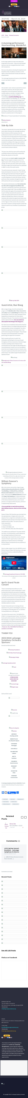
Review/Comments (14, 35)
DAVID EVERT (14, 681)
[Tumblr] (8, 808)
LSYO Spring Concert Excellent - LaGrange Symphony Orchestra (11, 850)
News (6, 35)
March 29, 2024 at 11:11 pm (10, 853)
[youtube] (8, 986)
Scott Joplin (5, 801)
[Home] (4, 1016)
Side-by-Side (13, 823)
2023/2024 (5, 799)
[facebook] (2, 986)
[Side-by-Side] (7, 825)
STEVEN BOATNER (14, 677)
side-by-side (14, 801)
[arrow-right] (25, 83)
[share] (10, 986)
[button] (22, 817)
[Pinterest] (6, 808)
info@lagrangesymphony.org (9, 1008)
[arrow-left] (3, 83)
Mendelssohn (20, 799)
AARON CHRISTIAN (14, 679)
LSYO (3, 35)
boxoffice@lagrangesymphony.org (10, 1027)
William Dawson (6, 804)
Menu (25, 13)
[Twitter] (4, 808)
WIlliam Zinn (15, 804)
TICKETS (14, 1)
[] (15, 96)
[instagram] (5, 986)
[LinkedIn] (10, 808)
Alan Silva (12, 799)
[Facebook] (2, 808)
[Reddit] (12, 808)
